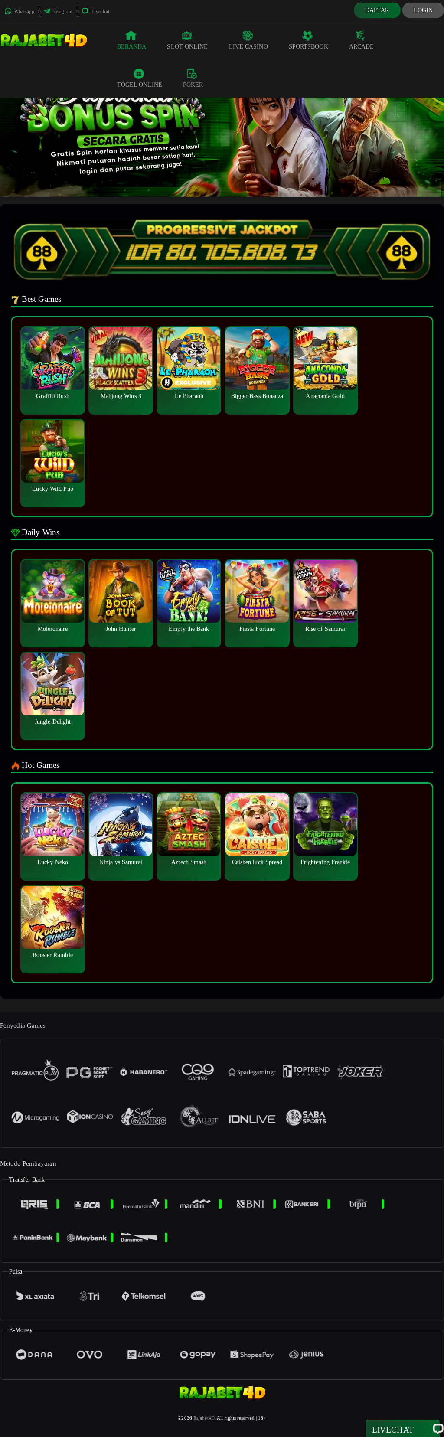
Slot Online (187, 46)
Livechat (99, 11)
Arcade (361, 46)
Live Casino (248, 46)
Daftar (377, 10)
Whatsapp (23, 11)
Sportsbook (308, 46)
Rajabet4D (204, 1418)
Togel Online (139, 85)
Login (423, 10)
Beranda (132, 46)
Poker (193, 85)
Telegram (62, 11)
